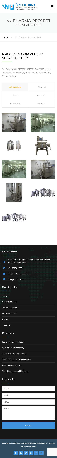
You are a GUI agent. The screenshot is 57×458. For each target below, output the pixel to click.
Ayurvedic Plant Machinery (13, 347)
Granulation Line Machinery (13, 342)
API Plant (42, 103)
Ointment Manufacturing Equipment (16, 359)
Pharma (41, 87)
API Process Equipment (11, 365)
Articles (5, 319)
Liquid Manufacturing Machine (14, 353)
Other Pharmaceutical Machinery (15, 371)
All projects (15, 87)
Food (15, 95)
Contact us (6, 325)
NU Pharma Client (9, 313)
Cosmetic (15, 103)
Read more (14, 113)
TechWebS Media (29, 446)
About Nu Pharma (9, 302)
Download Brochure (10, 307)
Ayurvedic (41, 95)
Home (5, 37)
